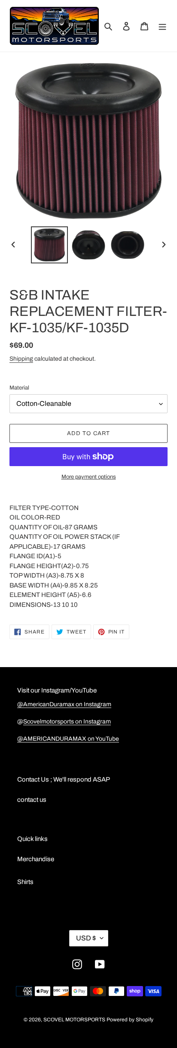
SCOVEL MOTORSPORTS (74, 1020)
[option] (49, 245)
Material (19, 388)
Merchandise (35, 859)
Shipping (21, 359)
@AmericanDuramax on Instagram (64, 704)
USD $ (86, 938)
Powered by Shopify (130, 1020)
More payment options (88, 477)
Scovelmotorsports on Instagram (67, 721)
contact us (31, 799)
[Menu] (162, 26)
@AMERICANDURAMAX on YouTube (68, 739)
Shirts (25, 881)
